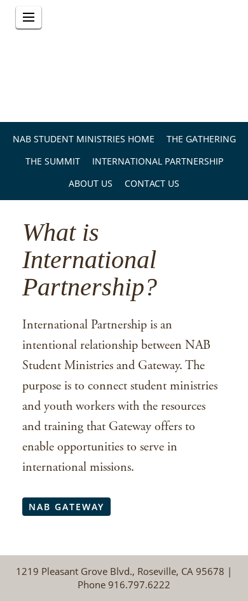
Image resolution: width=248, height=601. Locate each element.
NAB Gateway (66, 507)
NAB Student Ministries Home (84, 139)
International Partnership (157, 161)
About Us (91, 183)
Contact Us (152, 183)
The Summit (52, 161)
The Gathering (201, 139)
